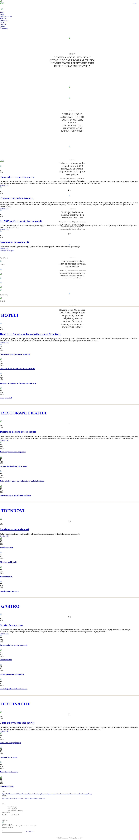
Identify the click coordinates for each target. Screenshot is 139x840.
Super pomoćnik (6, 398)
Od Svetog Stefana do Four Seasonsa (13, 689)
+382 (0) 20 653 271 (7, 798)
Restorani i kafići (6, 16)
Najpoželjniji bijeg (6, 786)
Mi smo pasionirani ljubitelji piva (12, 674)
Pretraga (39, 794)
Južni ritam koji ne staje (9, 772)
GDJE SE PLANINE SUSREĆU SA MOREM (17, 369)
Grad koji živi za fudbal (8, 757)
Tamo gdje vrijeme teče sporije (17, 176)
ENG (135, 3)
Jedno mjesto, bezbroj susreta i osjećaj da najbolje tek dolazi (22, 481)
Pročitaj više (4, 185)
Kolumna (3, 24)
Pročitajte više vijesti (7, 250)
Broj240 (2, 264)
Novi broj (4, 258)
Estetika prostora (6, 547)
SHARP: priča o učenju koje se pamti (21, 221)
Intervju (2, 22)
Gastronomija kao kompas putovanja (13, 645)
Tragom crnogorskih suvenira (16, 198)
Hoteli (2, 14)
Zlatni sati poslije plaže (8, 562)
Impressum (3, 28)
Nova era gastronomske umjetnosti (13, 452)
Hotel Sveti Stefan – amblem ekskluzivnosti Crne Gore (30, 334)
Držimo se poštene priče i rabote (18, 431)
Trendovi (3, 18)
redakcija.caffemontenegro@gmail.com (35, 798)
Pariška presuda (6, 660)
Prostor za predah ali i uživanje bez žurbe (15, 495)
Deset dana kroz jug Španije (10, 743)
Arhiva (2, 26)
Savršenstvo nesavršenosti (14, 242)
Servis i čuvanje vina (11, 625)
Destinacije (4, 20)
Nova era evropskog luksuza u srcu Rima (15, 354)
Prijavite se (29, 831)
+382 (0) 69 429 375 (18, 798)
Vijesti (2, 12)
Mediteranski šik (6, 577)
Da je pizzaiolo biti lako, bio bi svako (13, 466)
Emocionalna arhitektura (9, 591)
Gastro (20, 794)
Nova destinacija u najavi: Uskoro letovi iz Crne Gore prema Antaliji (74, 794)
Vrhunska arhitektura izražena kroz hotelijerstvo (18, 383)
